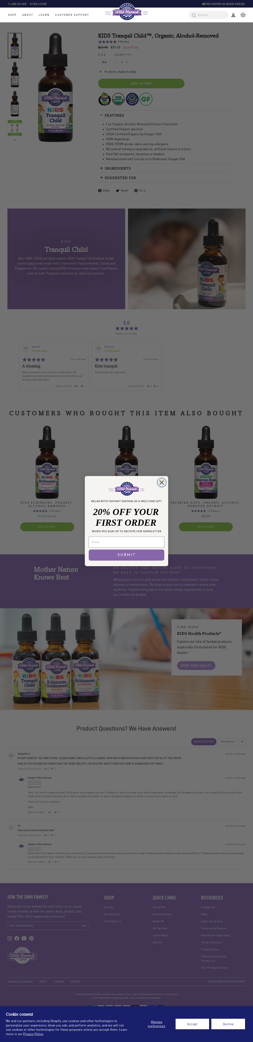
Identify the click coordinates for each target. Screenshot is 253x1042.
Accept (192, 1024)
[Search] (193, 15)
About (27, 14)
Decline (228, 1024)
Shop (12, 14)
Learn (44, 14)
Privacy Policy (33, 1034)
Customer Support (72, 14)
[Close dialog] (161, 482)
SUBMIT (126, 555)
